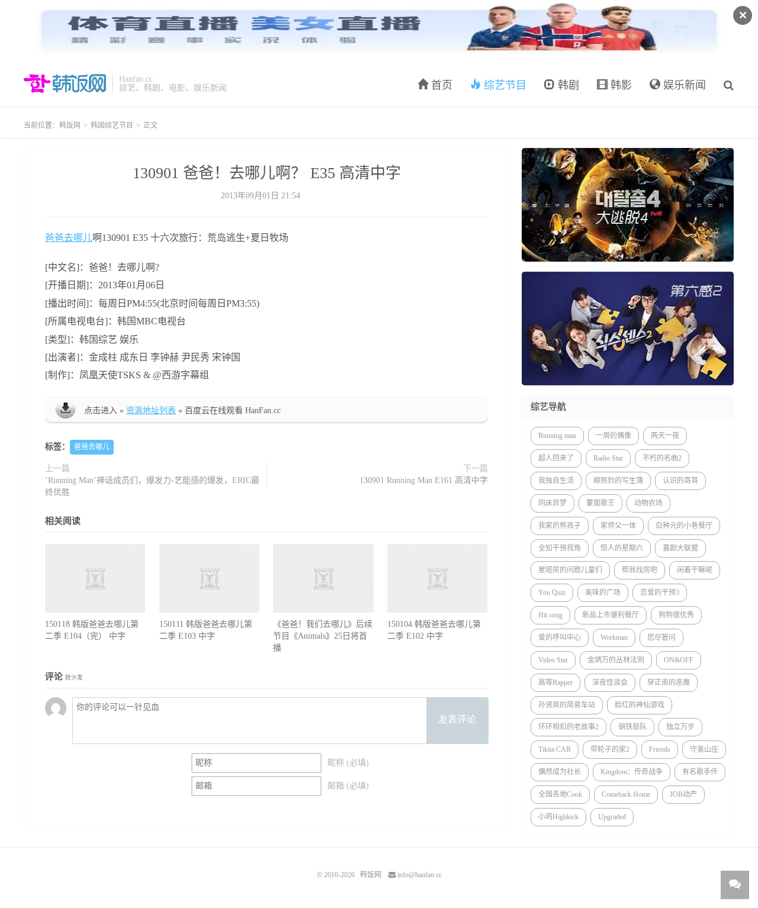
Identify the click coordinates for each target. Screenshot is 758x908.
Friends (659, 749)
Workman (614, 637)
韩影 (620, 85)
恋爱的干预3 (659, 592)
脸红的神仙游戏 (639, 705)
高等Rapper (555, 682)
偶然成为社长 (559, 772)
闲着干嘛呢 (694, 570)
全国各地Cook (560, 794)
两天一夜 (665, 436)
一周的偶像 (613, 436)
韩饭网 (65, 83)
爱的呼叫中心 (559, 637)
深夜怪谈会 (610, 682)
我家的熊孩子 (559, 525)
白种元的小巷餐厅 (684, 525)
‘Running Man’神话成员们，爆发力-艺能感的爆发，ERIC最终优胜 (152, 486)
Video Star (553, 660)
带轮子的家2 (609, 749)
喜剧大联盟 (680, 548)
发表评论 (457, 719)
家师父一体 (618, 525)
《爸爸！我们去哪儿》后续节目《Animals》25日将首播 (322, 636)
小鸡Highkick (558, 817)
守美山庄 (704, 749)
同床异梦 (552, 503)
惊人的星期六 (621, 548)
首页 (440, 85)
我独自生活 (556, 480)
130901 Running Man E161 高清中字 (423, 480)
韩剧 (567, 85)
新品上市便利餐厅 (610, 615)
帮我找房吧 (639, 570)
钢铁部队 (632, 727)
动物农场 (648, 503)
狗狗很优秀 (676, 615)
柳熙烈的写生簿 (618, 480)
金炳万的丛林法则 (615, 660)
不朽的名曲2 (662, 458)
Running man (557, 436)
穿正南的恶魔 (668, 682)
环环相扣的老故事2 (568, 727)
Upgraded (612, 817)
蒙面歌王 (600, 503)
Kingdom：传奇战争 (631, 772)
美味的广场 (603, 592)
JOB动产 (683, 794)
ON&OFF (678, 660)
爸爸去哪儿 (68, 238)
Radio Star (608, 458)
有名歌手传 (700, 772)
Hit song (550, 615)
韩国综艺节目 (112, 125)
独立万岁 (680, 727)
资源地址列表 (151, 410)
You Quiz (552, 592)
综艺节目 (503, 85)
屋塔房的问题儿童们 (570, 570)
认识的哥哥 (680, 480)
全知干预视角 (559, 548)
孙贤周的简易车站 (566, 705)
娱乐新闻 (683, 85)
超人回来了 (556, 458)
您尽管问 (661, 637)
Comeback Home (626, 794)
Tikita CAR (554, 749)
